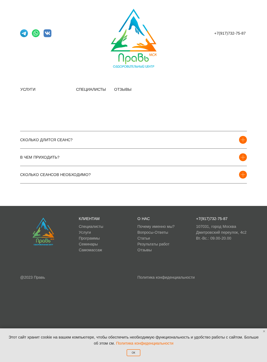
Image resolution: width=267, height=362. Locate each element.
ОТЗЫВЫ (123, 89)
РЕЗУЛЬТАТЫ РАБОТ (158, 89)
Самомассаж (90, 250)
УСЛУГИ (27, 89)
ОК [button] (133, 352)
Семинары (88, 244)
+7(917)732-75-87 (230, 33)
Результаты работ (153, 244)
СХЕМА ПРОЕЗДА (230, 89)
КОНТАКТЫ (196, 89)
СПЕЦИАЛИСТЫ (91, 89)
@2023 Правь (32, 277)
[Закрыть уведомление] (264, 331)
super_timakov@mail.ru (40, 41)
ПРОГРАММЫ (56, 89)
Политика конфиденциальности (166, 277)
